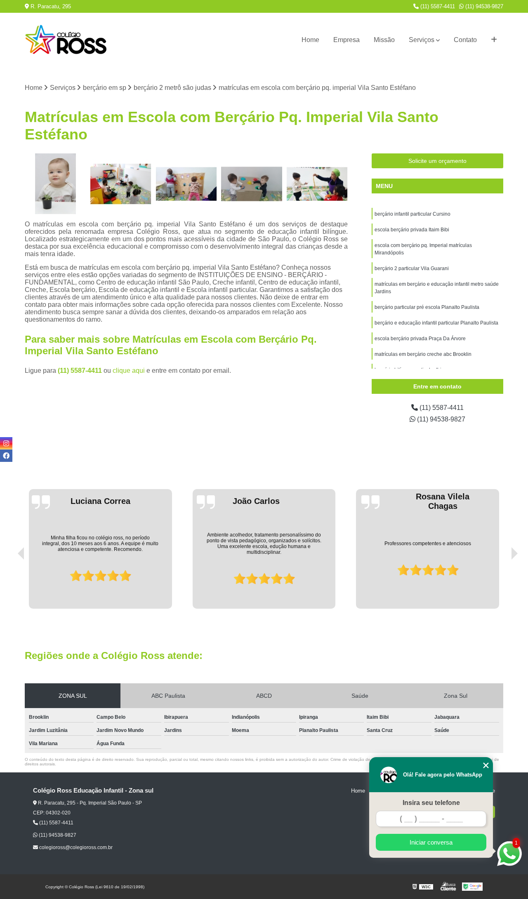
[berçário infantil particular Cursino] (317, 184)
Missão (384, 39)
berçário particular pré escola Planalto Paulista (427, 307)
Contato (465, 39)
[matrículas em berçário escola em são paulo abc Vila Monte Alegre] (121, 184)
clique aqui (129, 370)
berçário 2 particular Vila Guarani (412, 268)
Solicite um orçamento (437, 161)
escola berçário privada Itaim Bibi (412, 230)
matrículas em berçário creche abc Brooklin (423, 354)
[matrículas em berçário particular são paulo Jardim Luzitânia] (252, 184)
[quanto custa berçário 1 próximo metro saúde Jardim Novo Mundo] (186, 184)
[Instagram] (6, 443)
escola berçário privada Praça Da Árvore (420, 338)
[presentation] (9, 585)
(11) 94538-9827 (483, 6)
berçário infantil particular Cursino (412, 214)
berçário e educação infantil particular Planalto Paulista (436, 323)
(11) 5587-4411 (437, 6)
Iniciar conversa (431, 842)
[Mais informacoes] (494, 40)
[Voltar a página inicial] (66, 40)
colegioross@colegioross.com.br (75, 847)
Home (310, 39)
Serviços (421, 39)
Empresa (346, 39)
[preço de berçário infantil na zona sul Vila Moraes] (55, 184)
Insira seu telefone (431, 802)
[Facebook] (6, 456)
